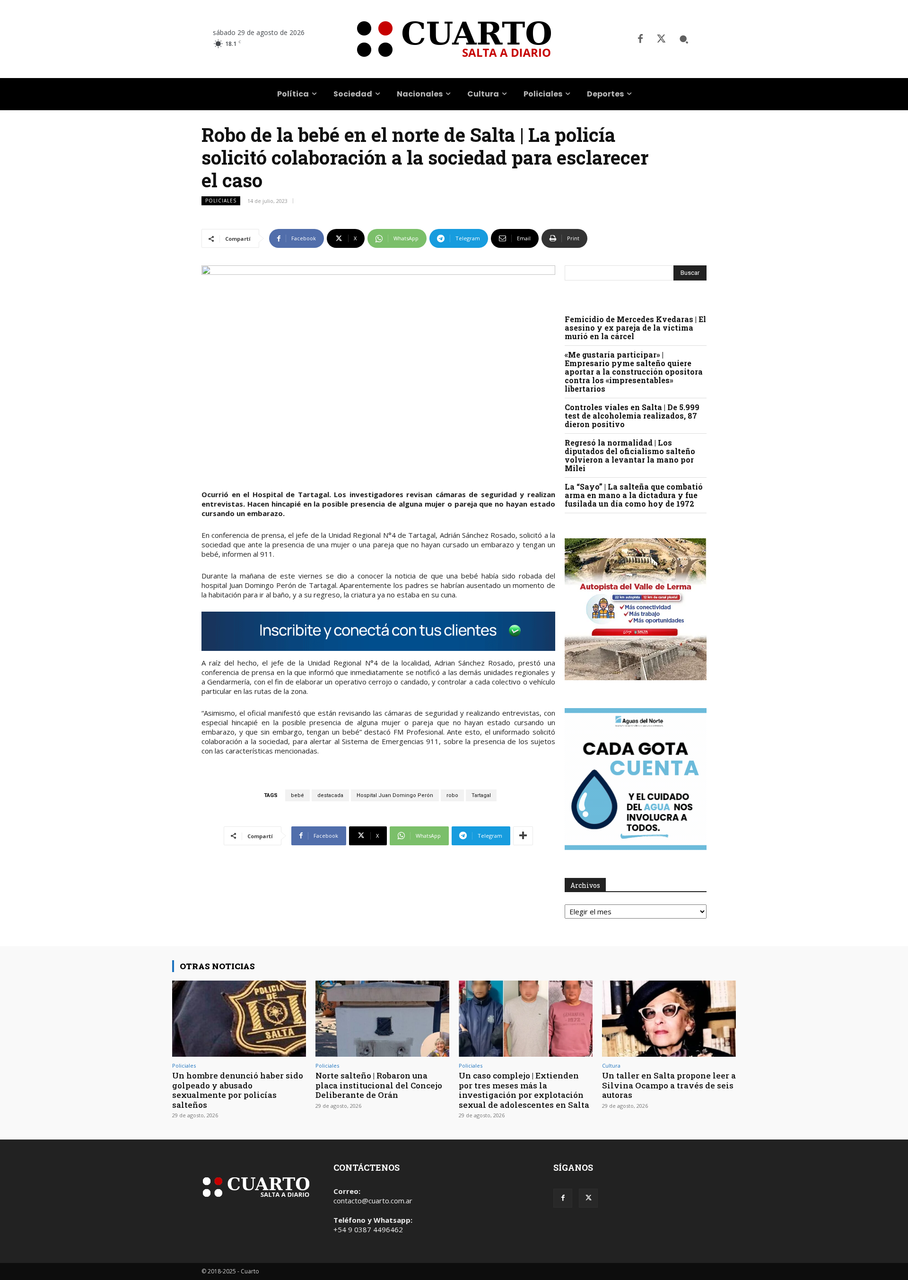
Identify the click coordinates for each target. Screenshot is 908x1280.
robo (452, 795)
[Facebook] (640, 39)
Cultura (611, 1065)
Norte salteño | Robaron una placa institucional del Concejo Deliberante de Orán (378, 1085)
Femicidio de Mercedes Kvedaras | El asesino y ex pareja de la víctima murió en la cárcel (635, 327)
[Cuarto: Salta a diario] (454, 39)
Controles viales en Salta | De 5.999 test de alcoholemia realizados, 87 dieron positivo (632, 415)
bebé (297, 795)
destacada (330, 795)
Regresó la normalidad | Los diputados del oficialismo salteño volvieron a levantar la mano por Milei (630, 455)
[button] (683, 39)
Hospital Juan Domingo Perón (395, 795)
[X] (661, 39)
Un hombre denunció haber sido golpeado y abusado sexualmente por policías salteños (237, 1090)
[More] (523, 835)
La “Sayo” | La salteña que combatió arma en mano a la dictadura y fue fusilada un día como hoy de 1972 (634, 495)
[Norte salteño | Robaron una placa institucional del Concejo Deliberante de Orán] (382, 1019)
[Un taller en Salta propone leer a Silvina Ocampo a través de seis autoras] (669, 1019)
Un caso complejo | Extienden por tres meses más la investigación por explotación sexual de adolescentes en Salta (524, 1090)
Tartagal (481, 795)
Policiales (220, 200)
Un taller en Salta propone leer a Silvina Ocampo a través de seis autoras (669, 1085)
